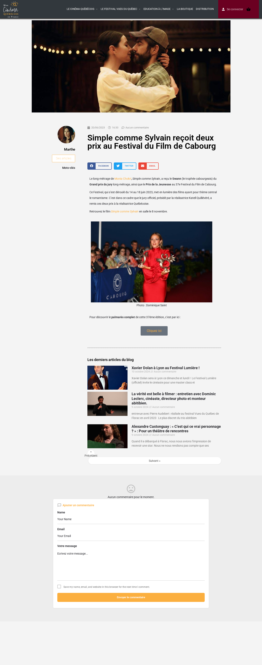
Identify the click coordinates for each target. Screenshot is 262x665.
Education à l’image (157, 8)
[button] (99, 166)
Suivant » (154, 460)
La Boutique (185, 8)
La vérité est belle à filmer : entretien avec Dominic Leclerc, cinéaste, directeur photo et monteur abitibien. (174, 398)
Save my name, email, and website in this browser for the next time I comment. (106, 587)
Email (61, 529)
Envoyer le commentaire (131, 597)
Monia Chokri (122, 178)
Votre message (67, 546)
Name (61, 512)
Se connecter (235, 9)
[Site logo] (11, 8)
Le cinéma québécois (80, 8)
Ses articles (63, 158)
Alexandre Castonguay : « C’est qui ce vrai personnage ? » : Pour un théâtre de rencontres (176, 428)
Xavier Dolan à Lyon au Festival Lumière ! (166, 368)
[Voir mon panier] (248, 9)
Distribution (205, 8)
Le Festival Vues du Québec (119, 8)
